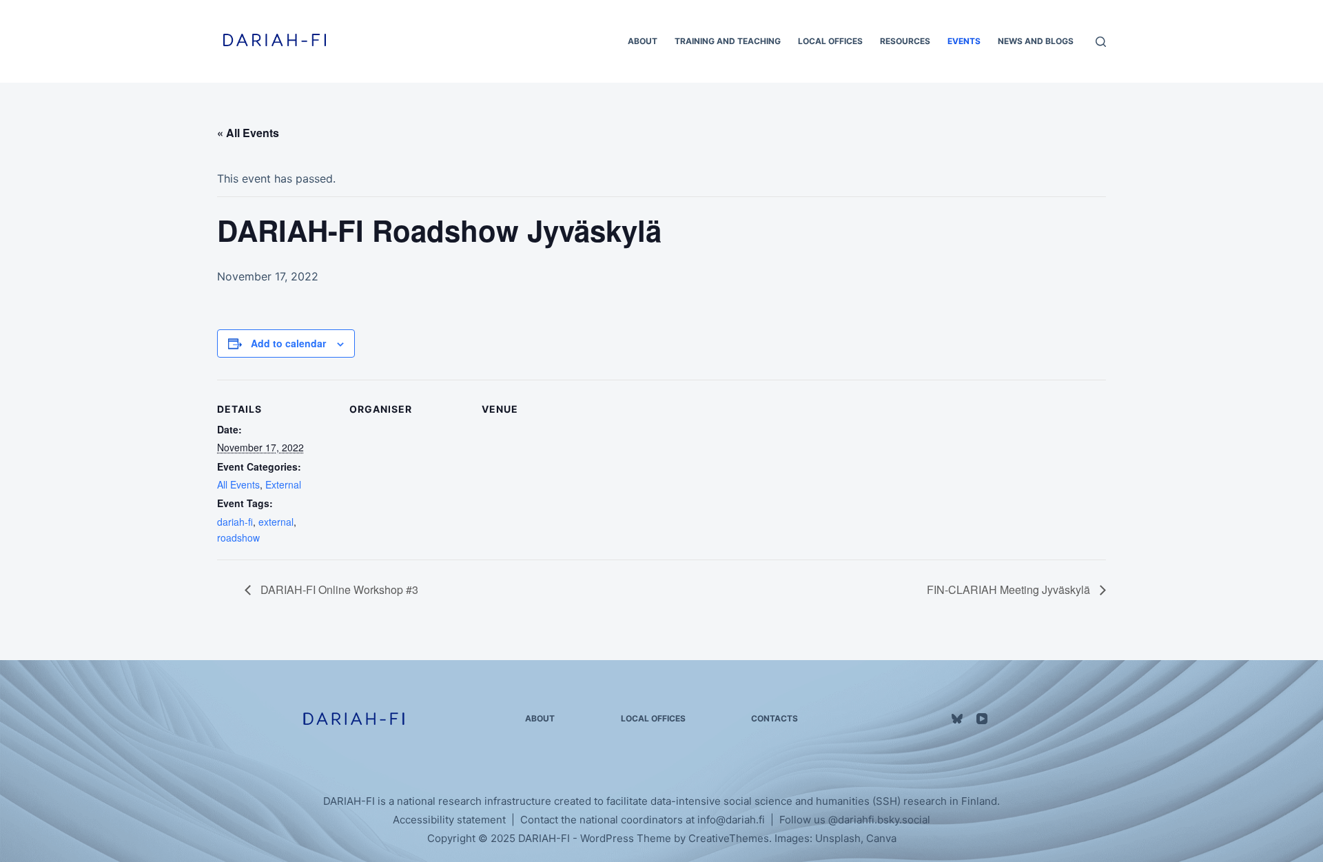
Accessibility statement (449, 819)
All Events (238, 484)
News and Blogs (1036, 41)
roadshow (238, 537)
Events (964, 41)
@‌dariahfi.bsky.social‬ (879, 819)
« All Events (248, 133)
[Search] (1101, 42)
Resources (905, 41)
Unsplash (838, 838)
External (283, 484)
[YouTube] (981, 718)
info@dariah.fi (731, 819)
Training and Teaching (728, 41)
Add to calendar (288, 343)
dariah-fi (235, 522)
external (276, 522)
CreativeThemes (728, 838)
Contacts (774, 718)
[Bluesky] (957, 718)
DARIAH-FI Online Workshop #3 (338, 589)
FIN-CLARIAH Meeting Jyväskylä (1010, 589)
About (642, 41)
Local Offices (830, 41)
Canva (881, 838)
